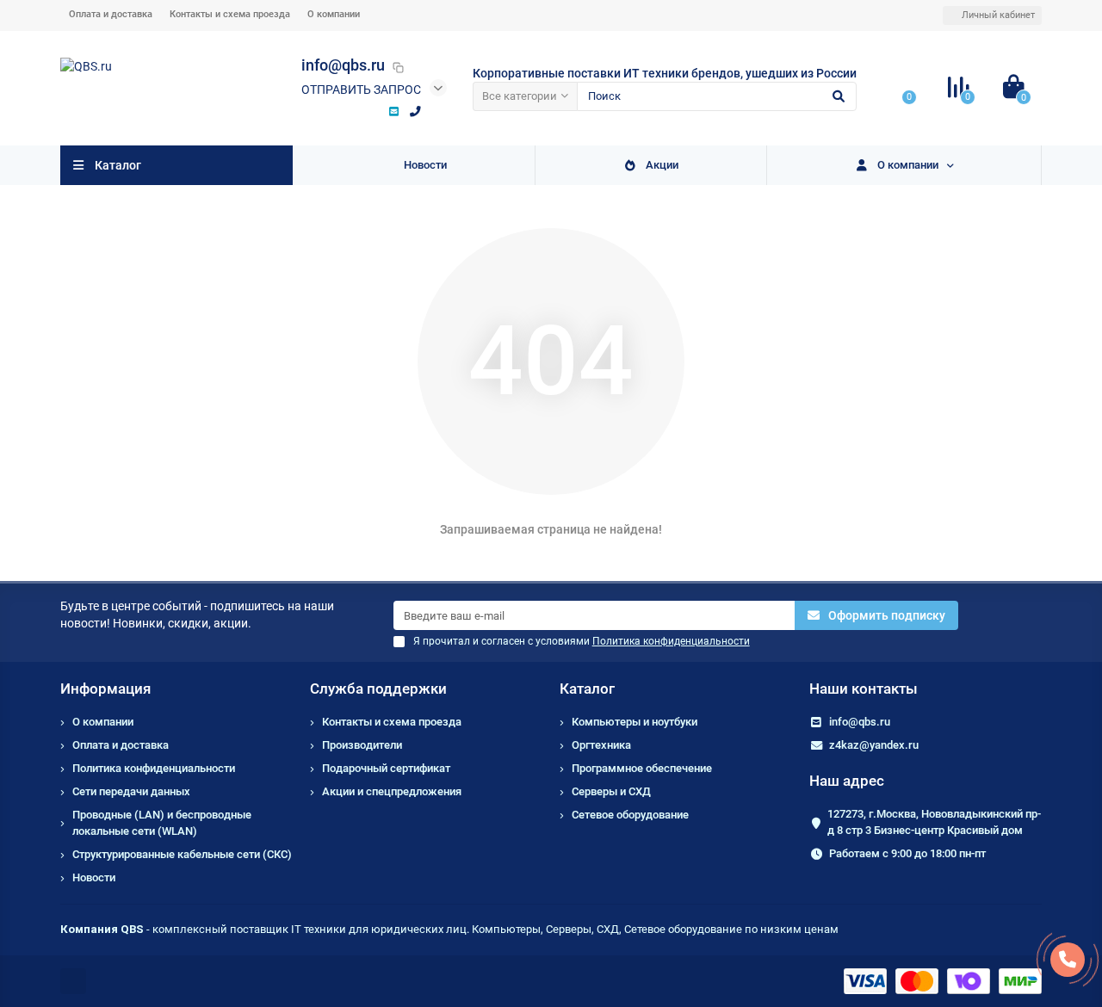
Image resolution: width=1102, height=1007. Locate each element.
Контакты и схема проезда (230, 14)
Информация (105, 688)
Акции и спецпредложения (391, 791)
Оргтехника (601, 744)
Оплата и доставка (110, 14)
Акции (662, 164)
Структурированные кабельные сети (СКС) (182, 854)
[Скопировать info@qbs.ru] (397, 67)
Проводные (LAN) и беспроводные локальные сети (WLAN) (161, 822)
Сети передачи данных (131, 791)
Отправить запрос (361, 89)
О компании (333, 14)
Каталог (587, 688)
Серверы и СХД (611, 791)
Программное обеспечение (642, 768)
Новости (425, 164)
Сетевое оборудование (630, 814)
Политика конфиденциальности (153, 768)
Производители (362, 744)
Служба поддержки (378, 688)
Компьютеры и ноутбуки (634, 721)
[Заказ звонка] (1067, 959)
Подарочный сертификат (386, 768)
